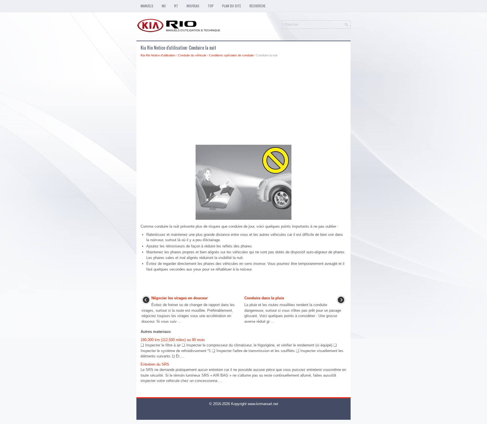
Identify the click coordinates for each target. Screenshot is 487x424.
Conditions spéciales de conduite (231, 55)
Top (211, 5)
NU (164, 5)
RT (176, 5)
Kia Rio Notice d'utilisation (158, 55)
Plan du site (231, 5)
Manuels (147, 5)
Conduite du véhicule (192, 55)
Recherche (257, 5)
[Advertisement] (243, 102)
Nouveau (193, 5)
